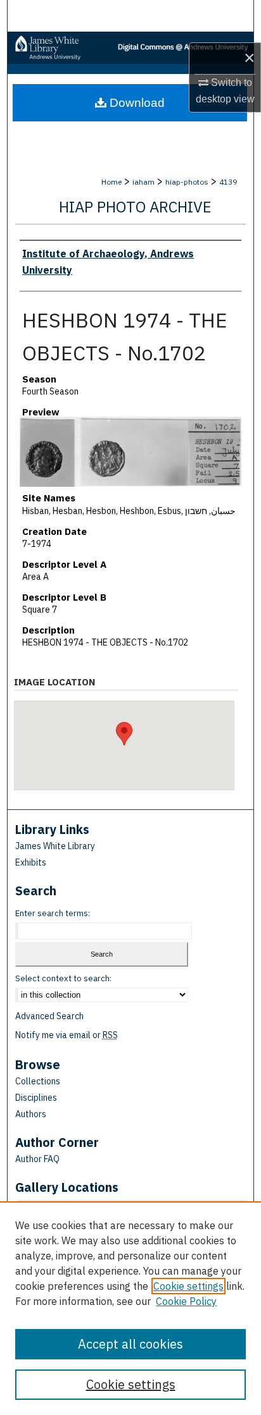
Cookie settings (188, 1286)
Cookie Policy (186, 1301)
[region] (130, 1308)
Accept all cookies (130, 1343)
